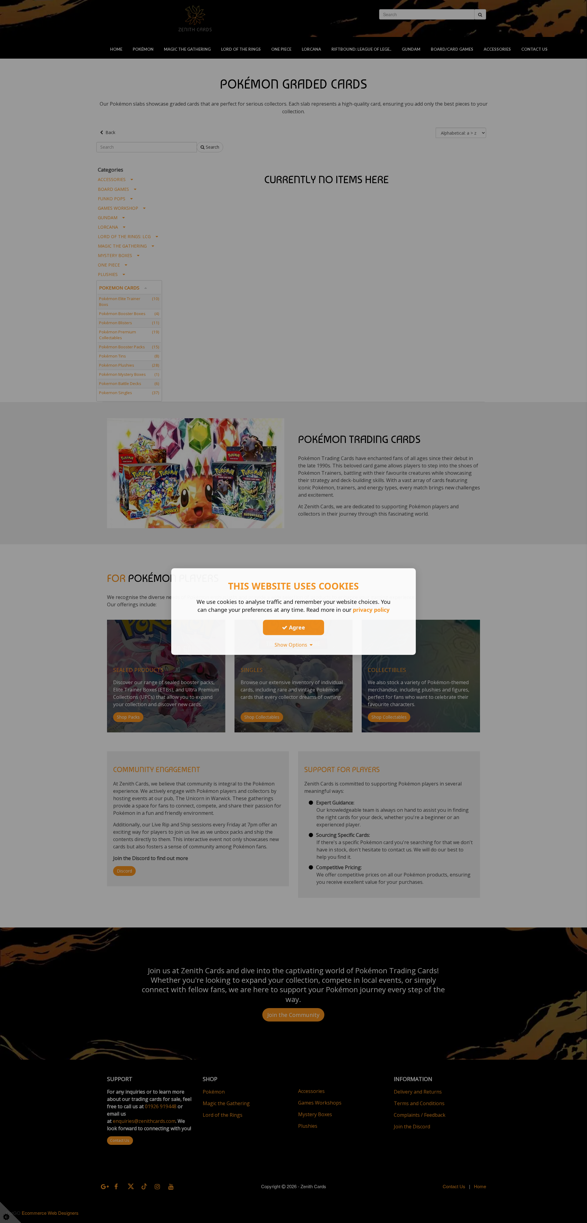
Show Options (292, 644)
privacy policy (371, 609)
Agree (296, 627)
